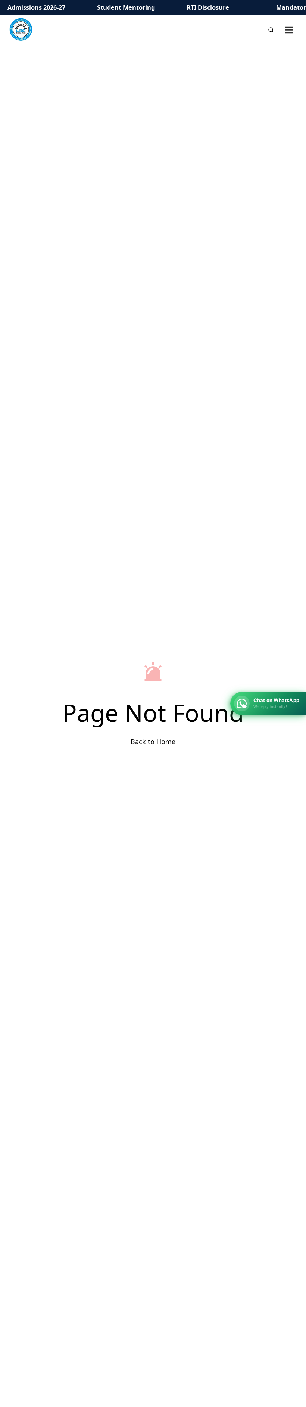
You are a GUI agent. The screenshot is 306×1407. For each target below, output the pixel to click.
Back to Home (153, 741)
